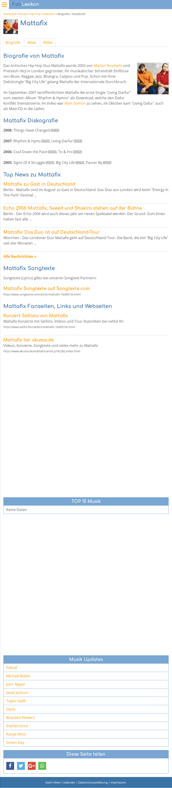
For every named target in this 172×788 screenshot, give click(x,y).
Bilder (48, 42)
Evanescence (17, 725)
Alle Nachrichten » (20, 256)
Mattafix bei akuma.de (28, 340)
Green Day (15, 742)
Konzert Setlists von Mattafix (35, 315)
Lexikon (25, 4)
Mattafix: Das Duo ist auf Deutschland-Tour (51, 232)
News (32, 42)
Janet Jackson (17, 692)
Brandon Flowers (20, 717)
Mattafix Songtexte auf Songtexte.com (46, 288)
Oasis (10, 709)
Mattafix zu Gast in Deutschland (39, 184)
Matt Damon (75, 103)
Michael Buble (18, 676)
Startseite (9, 14)
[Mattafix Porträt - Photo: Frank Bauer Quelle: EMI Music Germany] (11, 27)
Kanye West (16, 734)
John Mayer (15, 684)
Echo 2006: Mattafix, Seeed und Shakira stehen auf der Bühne (72, 208)
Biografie (13, 42)
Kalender (69, 782)
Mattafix (49, 14)
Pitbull (11, 667)
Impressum (118, 782)
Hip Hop (35, 14)
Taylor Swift (16, 700)
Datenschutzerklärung (93, 782)
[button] (10, 766)
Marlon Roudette (108, 65)
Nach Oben (52, 782)
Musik (23, 14)
